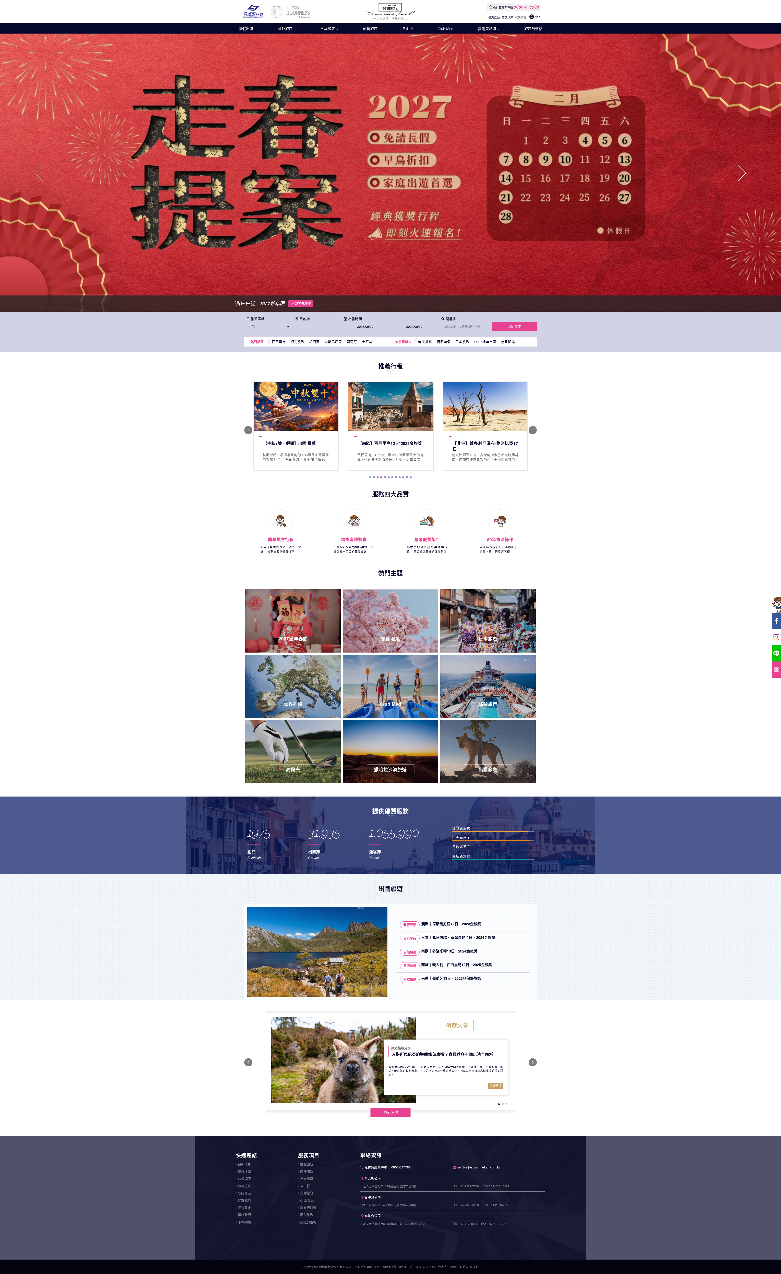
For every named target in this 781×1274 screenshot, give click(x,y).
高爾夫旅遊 (487, 28)
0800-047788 (526, 7)
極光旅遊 (297, 341)
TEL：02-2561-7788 (465, 1186)
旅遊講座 (507, 17)
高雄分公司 (372, 1215)
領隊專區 (521, 17)
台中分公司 (372, 1197)
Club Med (445, 28)
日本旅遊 (328, 28)
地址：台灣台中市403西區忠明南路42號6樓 (388, 1205)
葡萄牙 (352, 341)
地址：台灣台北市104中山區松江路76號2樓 (388, 1186)
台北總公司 (372, 1178)
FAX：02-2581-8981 (496, 1186)
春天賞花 (425, 341)
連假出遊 (246, 28)
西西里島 (279, 341)
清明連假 (444, 341)
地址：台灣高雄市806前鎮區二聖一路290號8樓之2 (392, 1224)
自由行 (407, 28)
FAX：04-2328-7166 (496, 1205)
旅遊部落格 (533, 28)
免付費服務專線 (503, 7)
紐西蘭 (314, 341)
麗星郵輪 (508, 341)
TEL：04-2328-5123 (465, 1205)
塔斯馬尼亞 (333, 341)
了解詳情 (364, 303)
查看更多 (391, 1112)
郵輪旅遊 (370, 28)
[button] (39, 173)
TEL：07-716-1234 (464, 1224)
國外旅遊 (285, 28)
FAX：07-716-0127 (493, 1224)
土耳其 (367, 341)
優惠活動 (494, 17)
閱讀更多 (496, 1085)
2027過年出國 (485, 341)
